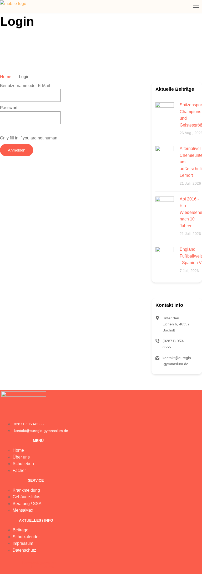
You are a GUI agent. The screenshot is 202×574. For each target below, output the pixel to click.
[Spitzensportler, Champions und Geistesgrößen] (164, 111)
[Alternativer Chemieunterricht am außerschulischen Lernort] (164, 154)
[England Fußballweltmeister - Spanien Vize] (164, 255)
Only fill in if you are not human (28, 138)
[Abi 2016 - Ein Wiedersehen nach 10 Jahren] (164, 205)
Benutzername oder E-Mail (25, 85)
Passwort (8, 107)
